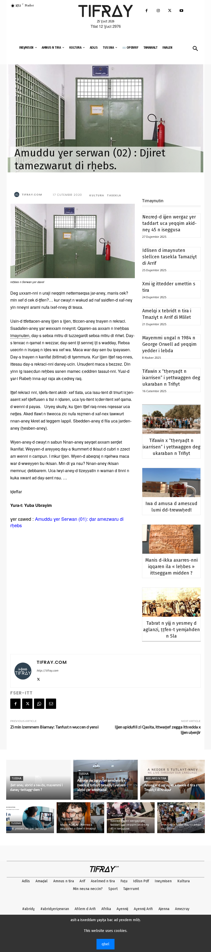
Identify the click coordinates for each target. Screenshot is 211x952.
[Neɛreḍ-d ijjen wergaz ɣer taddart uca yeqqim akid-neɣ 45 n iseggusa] (131, 817)
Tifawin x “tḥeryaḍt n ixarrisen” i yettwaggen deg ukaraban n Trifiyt (171, 377)
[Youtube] (181, 10)
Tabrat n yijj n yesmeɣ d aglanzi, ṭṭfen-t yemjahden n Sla (171, 629)
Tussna (16, 778)
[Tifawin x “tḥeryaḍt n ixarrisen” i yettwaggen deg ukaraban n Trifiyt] (171, 419)
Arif (165, 819)
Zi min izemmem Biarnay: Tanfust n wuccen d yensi (54, 726)
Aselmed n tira (156, 778)
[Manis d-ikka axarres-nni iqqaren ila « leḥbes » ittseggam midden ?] (171, 539)
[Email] (51, 704)
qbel (105, 944)
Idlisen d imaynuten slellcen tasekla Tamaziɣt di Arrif (169, 257)
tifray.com (32, 194)
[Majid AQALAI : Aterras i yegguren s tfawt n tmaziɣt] (80, 817)
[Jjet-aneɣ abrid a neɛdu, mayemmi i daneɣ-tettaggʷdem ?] (38, 780)
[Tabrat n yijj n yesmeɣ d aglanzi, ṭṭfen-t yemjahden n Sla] (171, 602)
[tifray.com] (17, 194)
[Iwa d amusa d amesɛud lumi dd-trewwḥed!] (171, 482)
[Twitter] (169, 10)
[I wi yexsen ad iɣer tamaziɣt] (30, 817)
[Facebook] (146, 10)
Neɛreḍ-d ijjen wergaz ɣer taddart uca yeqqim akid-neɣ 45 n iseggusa (169, 223)
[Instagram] (158, 10)
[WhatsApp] (39, 704)
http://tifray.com (47, 670)
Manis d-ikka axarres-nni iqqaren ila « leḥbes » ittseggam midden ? (171, 566)
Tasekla (114, 195)
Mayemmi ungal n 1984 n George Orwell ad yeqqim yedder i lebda (169, 344)
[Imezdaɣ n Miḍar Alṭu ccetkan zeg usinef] (181, 817)
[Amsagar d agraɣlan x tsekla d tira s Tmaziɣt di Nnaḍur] (172, 780)
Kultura (96, 195)
